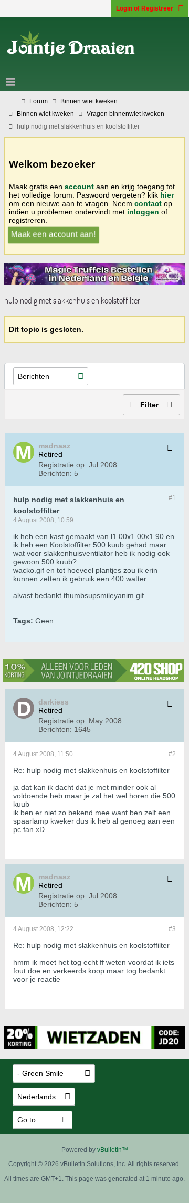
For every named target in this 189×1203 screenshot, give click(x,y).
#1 (172, 498)
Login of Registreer (144, 8)
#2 (172, 754)
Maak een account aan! (53, 234)
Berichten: (55, 473)
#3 (172, 929)
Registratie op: (62, 465)
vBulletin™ (112, 1149)
